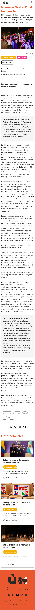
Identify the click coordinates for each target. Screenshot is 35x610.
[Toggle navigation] (32, 2)
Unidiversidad (7, 62)
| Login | (23, 605)
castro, (25, 413)
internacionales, (7, 413)
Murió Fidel (22, 57)
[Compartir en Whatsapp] (15, 427)
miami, (4, 418)
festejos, (11, 418)
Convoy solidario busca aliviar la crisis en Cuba (16, 503)
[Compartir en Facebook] (19, 427)
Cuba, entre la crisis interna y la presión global (16, 546)
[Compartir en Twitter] (11, 427)
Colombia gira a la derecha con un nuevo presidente (16, 461)
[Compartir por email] (24, 427)
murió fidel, (17, 413)
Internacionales (8, 57)
